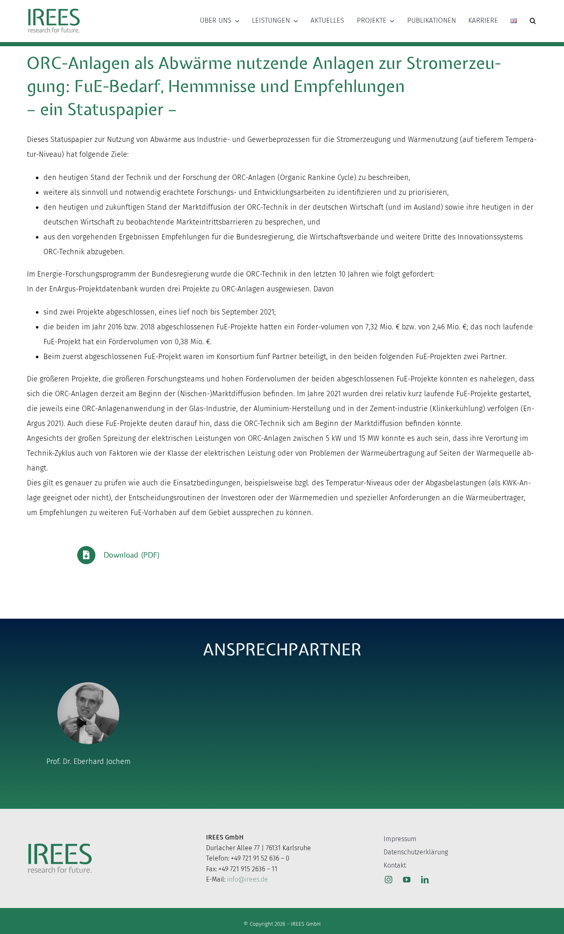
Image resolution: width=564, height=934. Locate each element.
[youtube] (407, 879)
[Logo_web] (54, 9)
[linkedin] (425, 879)
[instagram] (388, 879)
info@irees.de (247, 879)
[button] (533, 21)
